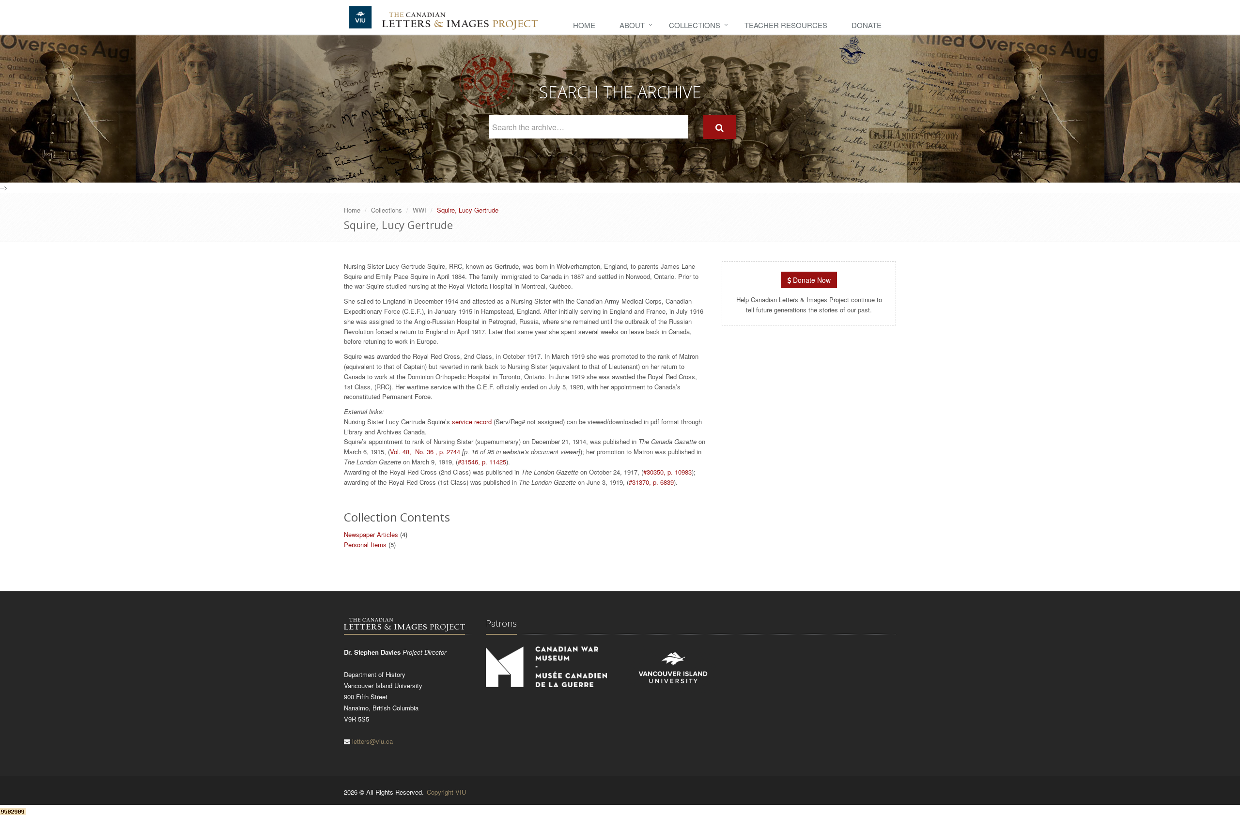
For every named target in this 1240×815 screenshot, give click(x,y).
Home (584, 25)
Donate (867, 25)
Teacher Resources (785, 25)
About (632, 25)
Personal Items (365, 544)
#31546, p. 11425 (482, 461)
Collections (694, 25)
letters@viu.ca (372, 741)
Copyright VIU (446, 792)
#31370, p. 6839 (651, 482)
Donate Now (811, 280)
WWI (419, 210)
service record (472, 421)
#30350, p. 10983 (667, 472)
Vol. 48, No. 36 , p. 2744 (425, 451)
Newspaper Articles (371, 534)
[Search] (719, 127)
